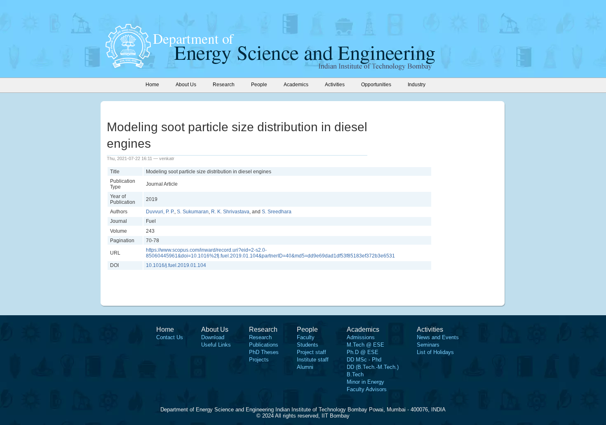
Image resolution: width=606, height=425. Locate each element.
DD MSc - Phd (364, 360)
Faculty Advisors (367, 389)
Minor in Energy (365, 382)
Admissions (361, 337)
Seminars (428, 345)
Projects (259, 360)
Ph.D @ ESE (362, 352)
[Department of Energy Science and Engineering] (128, 65)
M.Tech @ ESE (365, 345)
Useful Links (216, 345)
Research (260, 337)
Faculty (306, 337)
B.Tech (355, 374)
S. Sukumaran (193, 212)
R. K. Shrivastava (230, 212)
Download (212, 337)
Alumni (305, 367)
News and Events (438, 337)
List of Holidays (435, 352)
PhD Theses (264, 352)
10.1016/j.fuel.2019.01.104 (176, 265)
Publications (263, 345)
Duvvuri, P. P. (160, 212)
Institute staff (313, 360)
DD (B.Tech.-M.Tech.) (373, 367)
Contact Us (169, 337)
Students (307, 345)
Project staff (311, 352)
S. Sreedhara (276, 212)
